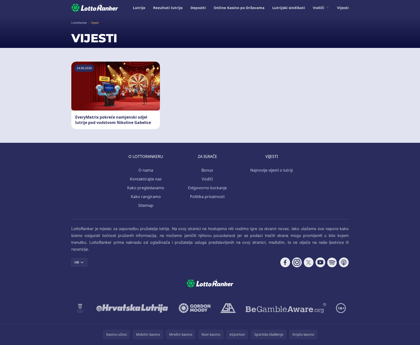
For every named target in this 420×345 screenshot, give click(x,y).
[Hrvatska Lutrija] (132, 308)
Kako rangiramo (146, 196)
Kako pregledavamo (145, 187)
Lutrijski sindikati (288, 7)
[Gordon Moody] (194, 308)
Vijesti (343, 7)
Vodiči (318, 7)
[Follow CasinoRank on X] (309, 262)
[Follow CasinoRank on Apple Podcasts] (344, 262)
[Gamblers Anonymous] (228, 308)
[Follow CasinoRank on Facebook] (285, 262)
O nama (145, 170)
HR (76, 262)
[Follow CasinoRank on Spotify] (332, 262)
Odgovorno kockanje (207, 187)
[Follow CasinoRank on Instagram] (297, 262)
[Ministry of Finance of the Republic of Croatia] (80, 308)
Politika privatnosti (207, 196)
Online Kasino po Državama (239, 7)
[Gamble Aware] (286, 308)
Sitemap (145, 205)
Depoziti (198, 7)
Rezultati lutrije (168, 7)
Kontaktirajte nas (146, 179)
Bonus (207, 170)
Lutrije (139, 7)
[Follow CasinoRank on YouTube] (320, 262)
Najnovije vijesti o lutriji (271, 170)
